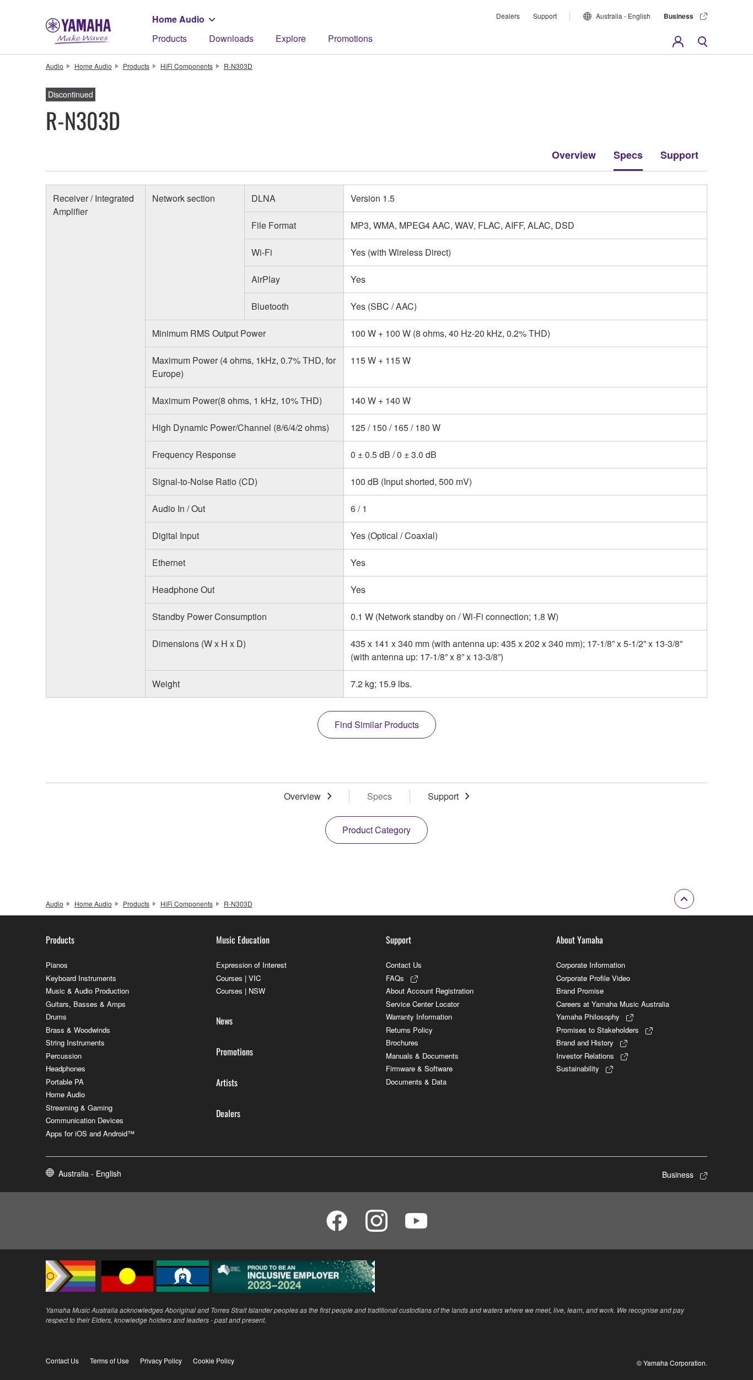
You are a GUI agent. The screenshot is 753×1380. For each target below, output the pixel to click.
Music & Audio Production (87, 990)
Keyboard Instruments (81, 978)
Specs (628, 155)
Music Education (243, 939)
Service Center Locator (422, 1004)
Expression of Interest (251, 964)
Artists (227, 1082)
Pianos (57, 964)
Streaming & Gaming (79, 1107)
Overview (574, 155)
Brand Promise (580, 990)
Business (678, 16)
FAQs (395, 978)
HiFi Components (186, 66)
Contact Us (404, 964)
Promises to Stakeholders (597, 1030)
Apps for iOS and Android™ (90, 1133)
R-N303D (238, 66)
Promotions (350, 38)
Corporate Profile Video (593, 978)
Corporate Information (590, 964)
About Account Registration (430, 990)
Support (545, 15)
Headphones (65, 1068)
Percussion (64, 1055)
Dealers (508, 15)
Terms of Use (109, 1360)
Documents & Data (416, 1081)
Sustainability (577, 1068)
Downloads (231, 38)
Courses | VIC (238, 978)
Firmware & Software (419, 1068)
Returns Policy (409, 1030)
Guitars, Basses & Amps (86, 1004)
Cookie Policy (213, 1360)
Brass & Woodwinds (78, 1030)
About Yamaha (579, 939)
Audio (54, 66)
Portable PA (65, 1081)
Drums (56, 1016)
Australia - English (623, 15)
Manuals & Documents (422, 1055)
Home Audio (178, 19)
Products (169, 38)
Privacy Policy (161, 1360)
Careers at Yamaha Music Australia (612, 1004)
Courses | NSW (240, 990)
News (224, 1020)
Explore (291, 38)
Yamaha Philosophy (588, 1016)
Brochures (402, 1042)
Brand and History (585, 1042)
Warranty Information (419, 1016)
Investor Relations (585, 1055)
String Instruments (75, 1042)
